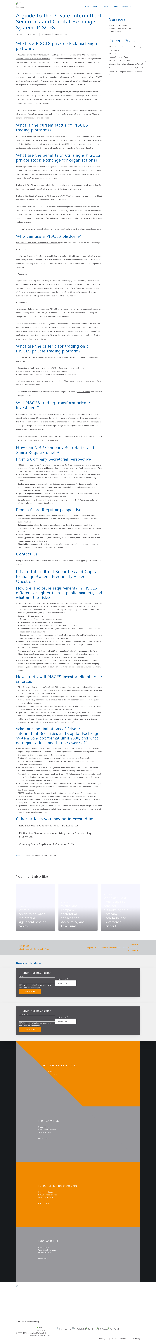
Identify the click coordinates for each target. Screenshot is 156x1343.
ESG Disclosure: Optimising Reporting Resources (49, 825)
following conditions (85, 357)
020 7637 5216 (43, 1203)
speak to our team (93, 229)
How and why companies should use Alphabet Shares (128, 68)
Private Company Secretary (121, 28)
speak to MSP (53, 440)
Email (28, 856)
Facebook (36, 856)
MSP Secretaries (62, 34)
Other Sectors (116, 32)
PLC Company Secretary (119, 25)
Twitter (44, 856)
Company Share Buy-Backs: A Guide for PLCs (46, 844)
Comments (23, 1014)
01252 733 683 (43, 1138)
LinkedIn (52, 856)
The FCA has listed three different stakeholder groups (38, 243)
